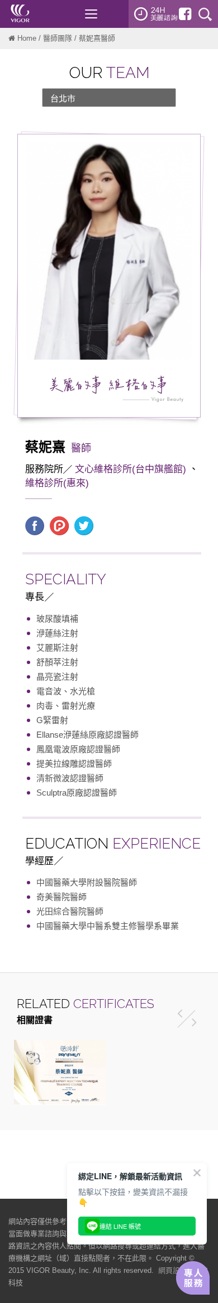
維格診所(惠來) (57, 483)
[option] (60, 1072)
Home (26, 38)
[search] (205, 14)
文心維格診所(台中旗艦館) (130, 469)
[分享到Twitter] (83, 525)
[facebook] (185, 14)
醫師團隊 (57, 38)
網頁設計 (172, 1270)
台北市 (62, 98)
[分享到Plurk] (59, 525)
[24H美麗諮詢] (156, 14)
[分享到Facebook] (34, 525)
